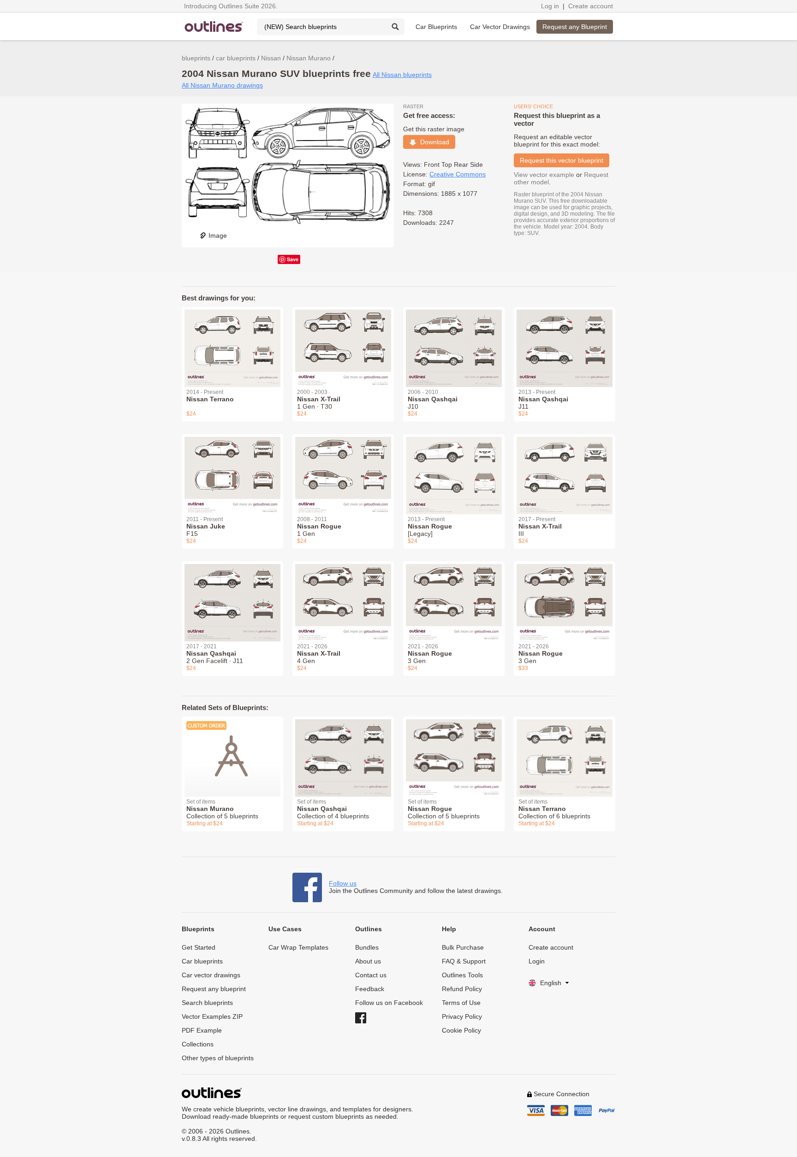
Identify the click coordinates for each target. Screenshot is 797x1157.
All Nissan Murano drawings (222, 85)
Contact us (371, 975)
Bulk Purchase (463, 947)
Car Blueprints (436, 26)
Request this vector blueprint (561, 160)
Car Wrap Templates (298, 947)
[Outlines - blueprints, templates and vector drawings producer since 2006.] (214, 26)
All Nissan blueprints (402, 74)
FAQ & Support (464, 961)
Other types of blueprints (218, 1058)
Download (432, 142)
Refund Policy (462, 989)
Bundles (367, 947)
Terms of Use (461, 1002)
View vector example (544, 174)
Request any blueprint (214, 989)
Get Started (198, 947)
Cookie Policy (461, 1030)
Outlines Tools (462, 975)
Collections (198, 1044)
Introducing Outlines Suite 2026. (231, 6)
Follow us (343, 883)
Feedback (369, 989)
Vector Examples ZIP (212, 1016)
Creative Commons (457, 174)
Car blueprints (202, 961)
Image (217, 235)
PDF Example (202, 1030)
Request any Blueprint (574, 26)
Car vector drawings (211, 975)
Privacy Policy (462, 1016)
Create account (590, 6)
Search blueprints (207, 1002)
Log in (550, 6)
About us (368, 961)
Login (537, 961)
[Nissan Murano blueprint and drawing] (232, 751)
